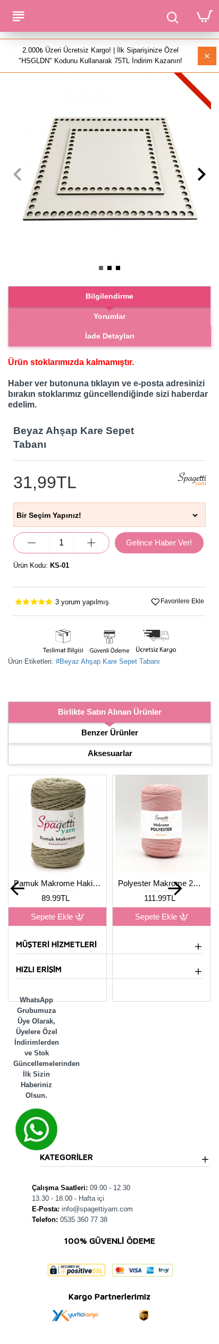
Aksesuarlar (110, 753)
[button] (17, 174)
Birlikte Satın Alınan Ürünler (110, 711)
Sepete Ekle (86, 916)
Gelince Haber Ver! (159, 542)
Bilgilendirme (109, 296)
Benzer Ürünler (109, 732)
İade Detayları (109, 336)
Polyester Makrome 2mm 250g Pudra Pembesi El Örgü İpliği (92, 883)
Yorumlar (109, 316)
